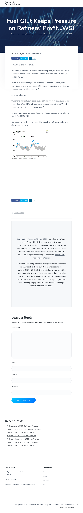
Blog (44, 484)
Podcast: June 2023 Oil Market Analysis (21, 445)
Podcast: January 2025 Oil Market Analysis (22, 426)
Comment (15, 328)
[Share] (30, 58)
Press (45, 476)
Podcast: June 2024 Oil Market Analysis (21, 432)
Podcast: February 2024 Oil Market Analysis (23, 439)
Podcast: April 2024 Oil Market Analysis (21, 436)
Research (46, 472)
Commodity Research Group (12, 3)
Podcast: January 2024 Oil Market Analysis (22, 442)
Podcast (46, 480)
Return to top (73, 507)
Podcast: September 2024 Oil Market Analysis (24, 429)
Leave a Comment (35, 54)
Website (14, 387)
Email (14, 375)
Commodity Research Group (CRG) (32, 239)
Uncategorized (19, 213)
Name (14, 362)
